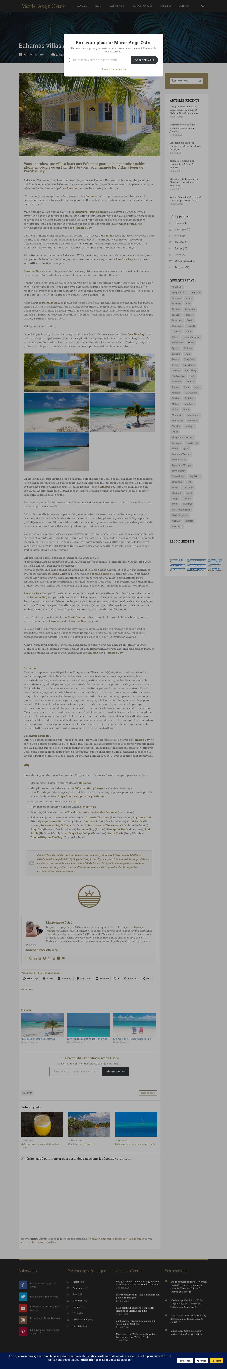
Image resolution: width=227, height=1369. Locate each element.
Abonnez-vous (144, 60)
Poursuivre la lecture (113, 69)
